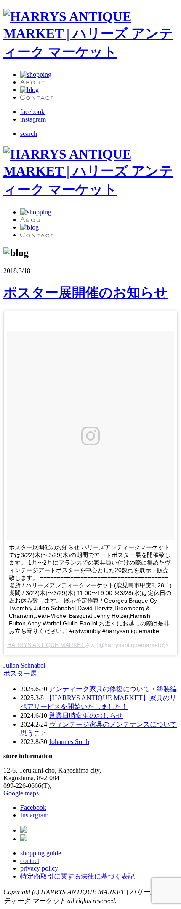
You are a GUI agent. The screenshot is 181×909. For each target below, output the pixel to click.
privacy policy (39, 868)
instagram (33, 119)
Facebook (33, 807)
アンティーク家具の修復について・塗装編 (113, 689)
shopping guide (40, 853)
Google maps (21, 793)
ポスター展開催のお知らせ (85, 292)
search (28, 133)
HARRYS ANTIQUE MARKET (46, 644)
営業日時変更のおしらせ (86, 715)
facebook (32, 111)
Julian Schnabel (24, 665)
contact (29, 860)
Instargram (34, 815)
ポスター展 (20, 673)
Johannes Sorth (69, 741)
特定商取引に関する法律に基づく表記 (77, 876)
